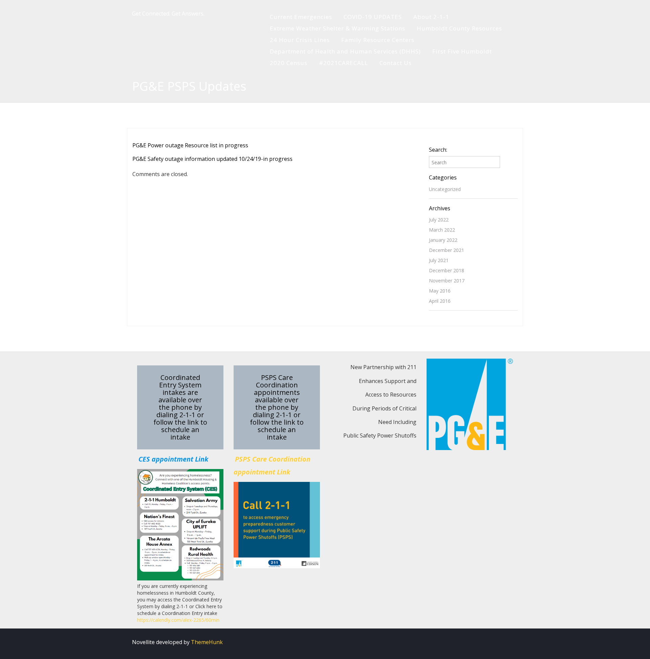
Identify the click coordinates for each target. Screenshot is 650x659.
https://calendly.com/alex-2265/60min (178, 620)
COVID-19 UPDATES (373, 17)
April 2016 (440, 301)
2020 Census (288, 63)
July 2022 (439, 219)
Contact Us (396, 63)
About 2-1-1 (431, 17)
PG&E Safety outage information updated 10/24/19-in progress (212, 159)
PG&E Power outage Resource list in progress (190, 145)
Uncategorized (445, 189)
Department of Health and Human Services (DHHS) (345, 51)
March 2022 (442, 230)
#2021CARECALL (343, 63)
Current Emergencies (301, 17)
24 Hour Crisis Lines (300, 40)
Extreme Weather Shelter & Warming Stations (337, 28)
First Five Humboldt (462, 51)
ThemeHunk (207, 642)
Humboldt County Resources (459, 28)
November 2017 (446, 280)
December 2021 (446, 250)
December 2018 (446, 270)
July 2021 (439, 260)
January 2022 (443, 240)
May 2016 (440, 291)
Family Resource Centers (377, 40)
